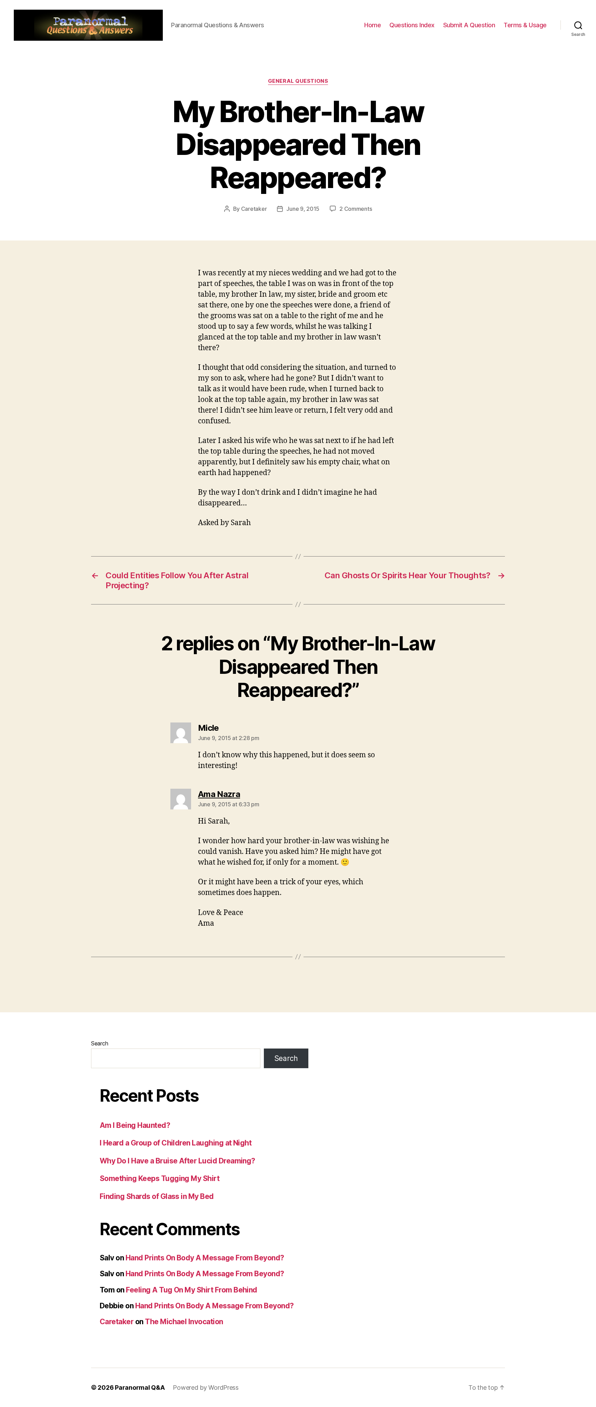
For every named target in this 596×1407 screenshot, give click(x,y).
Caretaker (254, 208)
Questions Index (412, 25)
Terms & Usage (525, 25)
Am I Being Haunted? (135, 1125)
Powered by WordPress (206, 1387)
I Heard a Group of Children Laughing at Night (175, 1143)
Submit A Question (469, 25)
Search (99, 1043)
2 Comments (355, 208)
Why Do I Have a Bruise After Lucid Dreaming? (177, 1161)
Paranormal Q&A (140, 1387)
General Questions (298, 81)
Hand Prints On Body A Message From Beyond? (205, 1257)
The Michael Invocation (184, 1321)
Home (372, 25)
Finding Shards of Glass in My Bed (157, 1196)
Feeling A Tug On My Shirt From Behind (191, 1290)
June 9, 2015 (302, 208)
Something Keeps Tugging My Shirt (159, 1178)
